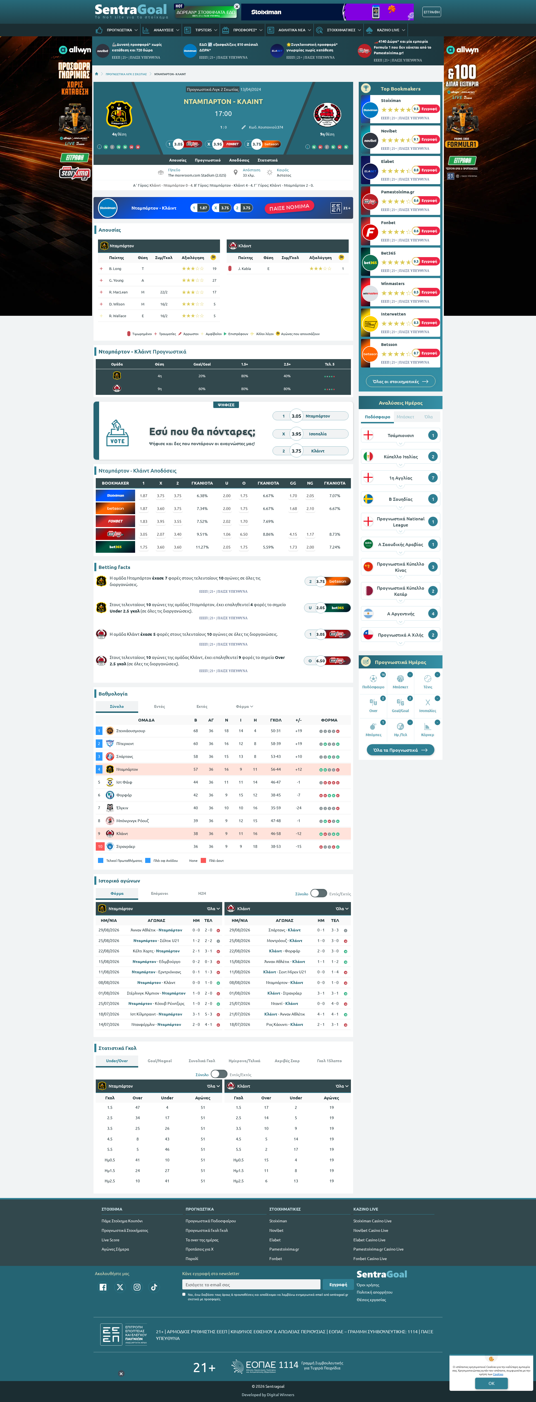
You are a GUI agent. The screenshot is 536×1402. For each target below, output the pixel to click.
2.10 (310, 508)
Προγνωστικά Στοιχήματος (125, 1230)
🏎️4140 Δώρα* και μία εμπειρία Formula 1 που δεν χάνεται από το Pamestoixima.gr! (402, 47)
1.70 (293, 495)
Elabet (387, 161)
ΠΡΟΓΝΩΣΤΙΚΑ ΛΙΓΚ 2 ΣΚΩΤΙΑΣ (126, 73)
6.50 (244, 534)
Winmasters (393, 283)
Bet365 (388, 253)
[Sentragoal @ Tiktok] (154, 1287)
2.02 (227, 521)
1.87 (143, 495)
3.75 (160, 495)
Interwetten (393, 314)
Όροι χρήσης (368, 1284)
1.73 (293, 546)
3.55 (177, 521)
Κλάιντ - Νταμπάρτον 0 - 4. (171, 185)
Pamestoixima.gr (397, 191)
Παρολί (192, 1258)
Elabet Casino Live (369, 1239)
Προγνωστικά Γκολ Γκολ (207, 1230)
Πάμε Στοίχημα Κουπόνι (122, 1220)
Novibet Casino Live (370, 1230)
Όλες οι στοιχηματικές (396, 381)
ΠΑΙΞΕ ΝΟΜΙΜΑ (289, 207)
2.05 (310, 495)
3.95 (160, 521)
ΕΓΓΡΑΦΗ (432, 12)
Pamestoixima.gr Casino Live (378, 1248)
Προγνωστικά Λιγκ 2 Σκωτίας (212, 89)
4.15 (293, 534)
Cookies (498, 1374)
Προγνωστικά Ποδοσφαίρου (211, 1220)
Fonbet (388, 222)
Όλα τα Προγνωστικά (396, 750)
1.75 (244, 495)
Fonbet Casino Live (370, 1258)
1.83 (143, 521)
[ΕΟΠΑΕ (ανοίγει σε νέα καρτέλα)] (287, 1367)
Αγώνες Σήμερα (115, 1248)
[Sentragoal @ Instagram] (137, 1287)
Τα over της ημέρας (202, 1239)
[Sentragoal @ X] (120, 1287)
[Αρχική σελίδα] (96, 73)
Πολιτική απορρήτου (375, 1291)
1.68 (293, 508)
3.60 (160, 508)
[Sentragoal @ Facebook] (103, 1287)
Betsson (389, 344)
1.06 (227, 534)
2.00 (227, 495)
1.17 (310, 534)
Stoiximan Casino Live (372, 1220)
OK (491, 1383)
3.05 (143, 534)
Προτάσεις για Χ (200, 1248)
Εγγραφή (338, 1284)
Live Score (110, 1239)
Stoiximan (391, 100)
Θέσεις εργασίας (371, 1299)
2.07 (160, 534)
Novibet (389, 131)
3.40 (177, 534)
